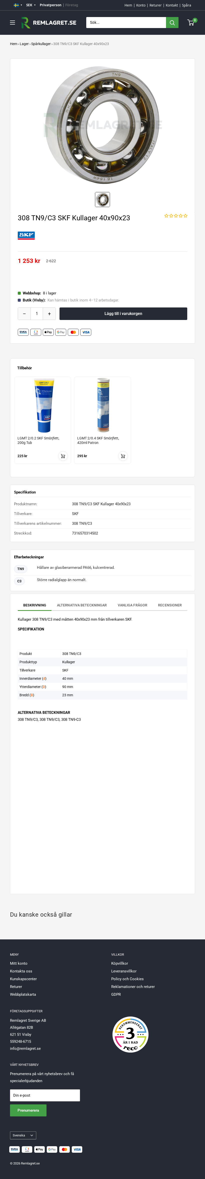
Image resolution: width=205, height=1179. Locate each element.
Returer (156, 5)
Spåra (186, 5)
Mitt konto (19, 963)
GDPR (116, 994)
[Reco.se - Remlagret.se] (130, 1029)
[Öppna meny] (12, 23)
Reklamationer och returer (133, 986)
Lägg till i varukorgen (123, 313)
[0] (191, 23)
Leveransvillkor (123, 971)
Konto (141, 5)
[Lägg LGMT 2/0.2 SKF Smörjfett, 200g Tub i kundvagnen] (63, 456)
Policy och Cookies (127, 979)
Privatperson (51, 5)
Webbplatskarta (23, 994)
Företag (71, 5)
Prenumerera (28, 1110)
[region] (102, 425)
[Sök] (172, 22)
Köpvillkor (119, 963)
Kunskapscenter (23, 979)
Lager (24, 44)
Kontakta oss (21, 971)
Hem (128, 5)
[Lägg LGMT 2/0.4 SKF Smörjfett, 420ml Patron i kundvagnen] (123, 456)
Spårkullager (41, 44)
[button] (175, 216)
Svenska (19, 1135)
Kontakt (172, 5)
